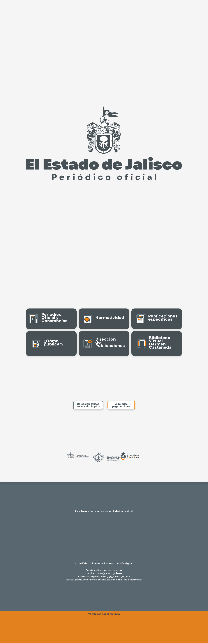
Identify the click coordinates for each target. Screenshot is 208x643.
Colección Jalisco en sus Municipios (88, 405)
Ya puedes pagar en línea (121, 405)
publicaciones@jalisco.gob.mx (104, 573)
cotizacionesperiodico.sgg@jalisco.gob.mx (104, 576)
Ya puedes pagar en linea (104, 614)
